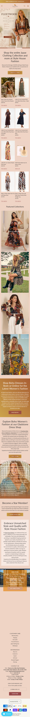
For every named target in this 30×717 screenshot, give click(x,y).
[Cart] (28, 6)
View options (4, 105)
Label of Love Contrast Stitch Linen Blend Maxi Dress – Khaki (22, 100)
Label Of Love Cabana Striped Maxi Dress (7, 163)
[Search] (24, 6)
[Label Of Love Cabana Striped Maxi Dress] (8, 151)
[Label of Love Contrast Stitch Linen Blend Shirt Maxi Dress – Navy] (22, 118)
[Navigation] (2, 6)
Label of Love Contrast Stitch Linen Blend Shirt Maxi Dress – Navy (21, 132)
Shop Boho (15, 412)
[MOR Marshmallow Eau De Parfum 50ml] (22, 151)
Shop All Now (15, 72)
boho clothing (18, 482)
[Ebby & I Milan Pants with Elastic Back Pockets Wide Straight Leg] (22, 182)
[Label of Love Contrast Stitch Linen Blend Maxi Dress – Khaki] (22, 87)
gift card (18, 491)
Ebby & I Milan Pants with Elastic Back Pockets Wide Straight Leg (20, 195)
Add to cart (17, 168)
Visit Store (15, 456)
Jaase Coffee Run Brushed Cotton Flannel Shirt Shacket (7, 100)
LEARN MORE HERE (15, 514)
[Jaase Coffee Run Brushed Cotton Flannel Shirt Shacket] (8, 87)
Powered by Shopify (15, 715)
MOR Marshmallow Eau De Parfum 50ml (21, 163)
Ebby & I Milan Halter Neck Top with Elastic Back (8, 194)
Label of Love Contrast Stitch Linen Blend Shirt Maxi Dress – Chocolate (8, 132)
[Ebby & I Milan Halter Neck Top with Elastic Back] (8, 182)
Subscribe (15, 693)
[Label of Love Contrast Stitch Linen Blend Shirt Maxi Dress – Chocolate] (8, 118)
